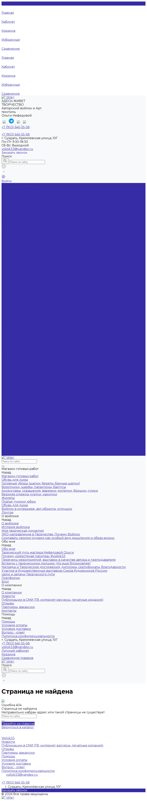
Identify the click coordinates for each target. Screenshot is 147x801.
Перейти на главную (18, 723)
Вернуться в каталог (18, 727)
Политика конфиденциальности (28, 316)
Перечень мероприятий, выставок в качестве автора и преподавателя (59, 254)
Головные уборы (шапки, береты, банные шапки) (41, 192)
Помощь (8, 439)
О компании (12, 417)
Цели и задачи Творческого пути (28, 268)
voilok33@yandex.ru (17, 149)
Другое (7, 221)
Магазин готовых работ (20, 323)
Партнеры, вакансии (18, 294)
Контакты (9, 436)
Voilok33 (8, 738)
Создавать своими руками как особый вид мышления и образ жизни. (58, 239)
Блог (5, 414)
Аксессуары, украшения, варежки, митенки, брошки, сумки (50, 199)
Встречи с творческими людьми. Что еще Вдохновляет (46, 257)
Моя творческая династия (23, 232)
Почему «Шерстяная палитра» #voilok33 (33, 250)
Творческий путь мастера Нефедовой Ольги (38, 246)
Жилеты (8, 206)
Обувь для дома (15, 188)
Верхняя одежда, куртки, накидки (29, 203)
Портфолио (11, 410)
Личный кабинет (15, 650)
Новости (8, 283)
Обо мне (8, 381)
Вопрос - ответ (13, 312)
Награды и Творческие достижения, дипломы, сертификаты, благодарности (64, 261)
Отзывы (8, 290)
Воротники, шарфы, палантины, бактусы (34, 196)
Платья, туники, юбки (19, 210)
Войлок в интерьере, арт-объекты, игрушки (37, 217)
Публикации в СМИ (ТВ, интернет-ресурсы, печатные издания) (52, 286)
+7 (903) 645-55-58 (16, 643)
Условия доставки (16, 308)
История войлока (16, 228)
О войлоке (10, 363)
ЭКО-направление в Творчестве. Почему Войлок (41, 236)
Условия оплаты (14, 305)
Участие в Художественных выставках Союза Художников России (54, 265)
